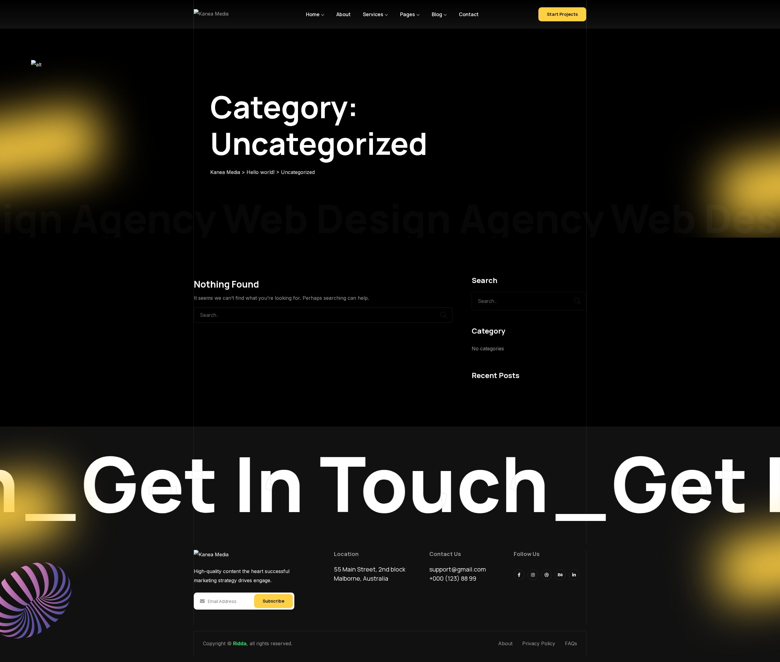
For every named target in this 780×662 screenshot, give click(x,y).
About (343, 14)
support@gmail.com (457, 569)
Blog (437, 14)
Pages (407, 14)
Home (313, 14)
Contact (469, 14)
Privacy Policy (538, 643)
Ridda (239, 643)
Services (373, 14)
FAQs (571, 643)
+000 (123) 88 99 (452, 578)
